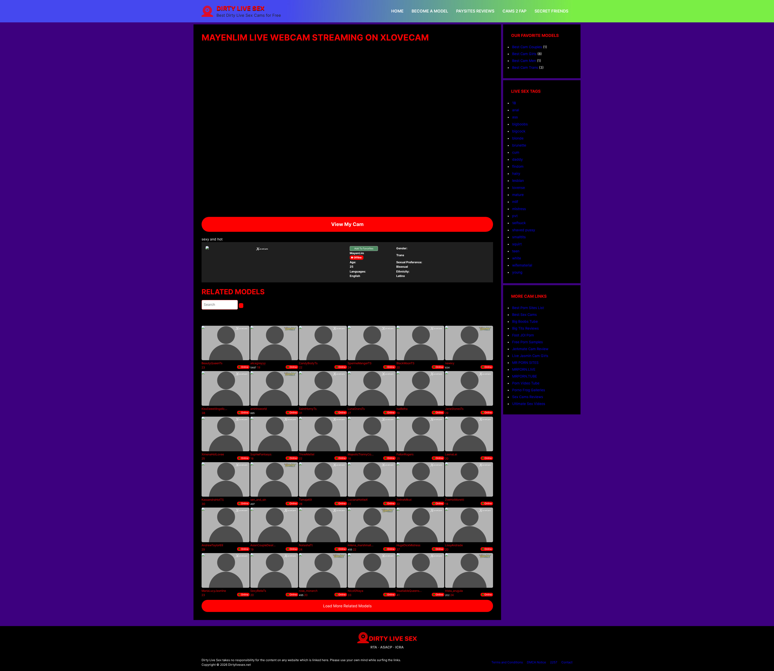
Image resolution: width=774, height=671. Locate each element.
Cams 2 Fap (514, 11)
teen (515, 251)
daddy (517, 159)
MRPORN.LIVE (523, 369)
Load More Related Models (347, 605)
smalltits (519, 237)
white (516, 258)
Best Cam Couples (527, 47)
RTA (373, 647)
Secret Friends (551, 11)
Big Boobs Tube (525, 321)
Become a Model (430, 11)
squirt (517, 244)
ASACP (386, 647)
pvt (515, 216)
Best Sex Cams (524, 315)
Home (397, 11)
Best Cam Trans (525, 68)
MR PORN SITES (525, 363)
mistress (519, 209)
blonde (517, 138)
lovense (518, 187)
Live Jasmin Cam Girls (530, 356)
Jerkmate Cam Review (530, 349)
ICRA (399, 647)
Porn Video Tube (525, 383)
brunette (519, 145)
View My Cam (347, 224)
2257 (553, 662)
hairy (516, 173)
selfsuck (519, 223)
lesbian (518, 180)
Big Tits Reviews (525, 328)
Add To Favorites (363, 248)
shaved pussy (523, 230)
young (517, 272)
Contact (566, 662)
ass (515, 117)
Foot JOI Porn (523, 335)
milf (515, 202)
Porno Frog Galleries (528, 390)
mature (518, 194)
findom (517, 166)
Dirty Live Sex (240, 8)
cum (515, 152)
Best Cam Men (524, 61)
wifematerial (522, 265)
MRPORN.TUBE (524, 376)
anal (515, 110)
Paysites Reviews (475, 11)
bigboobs (520, 124)
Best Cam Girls (524, 54)
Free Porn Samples (527, 342)
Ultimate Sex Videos (528, 404)
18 (514, 103)
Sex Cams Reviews (527, 397)
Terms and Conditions (507, 662)
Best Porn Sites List (528, 308)
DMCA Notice (536, 662)
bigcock (518, 131)
